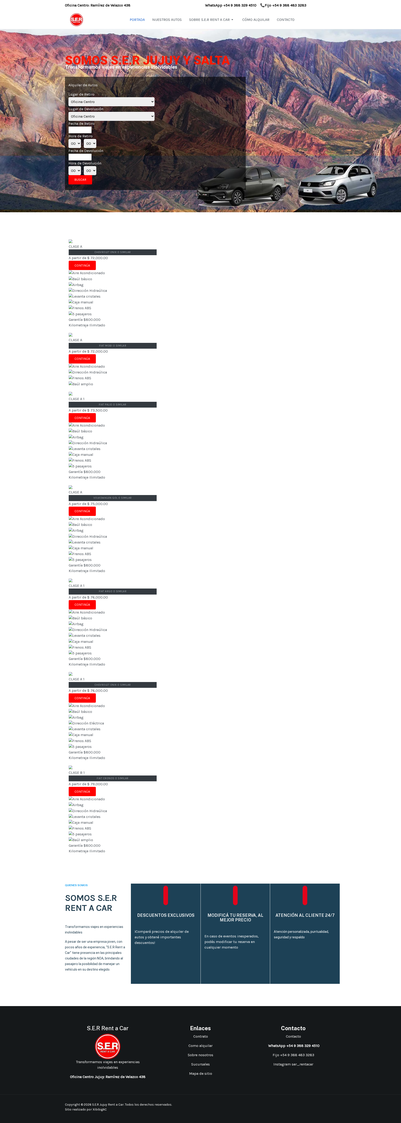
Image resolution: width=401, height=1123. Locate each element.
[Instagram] (321, 1104)
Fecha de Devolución (85, 150)
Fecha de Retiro (81, 123)
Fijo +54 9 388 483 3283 (293, 1055)
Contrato (200, 1036)
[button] (212, 19)
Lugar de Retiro (81, 94)
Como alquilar (200, 1045)
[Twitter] (333, 1104)
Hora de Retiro (80, 136)
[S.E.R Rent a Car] (76, 19)
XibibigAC (100, 1109)
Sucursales (200, 1064)
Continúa (82, 265)
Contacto (293, 1036)
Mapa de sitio (200, 1073)
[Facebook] (315, 1104)
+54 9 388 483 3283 (289, 5)
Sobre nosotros (200, 1055)
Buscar (80, 180)
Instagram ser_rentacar (293, 1064)
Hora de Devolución (84, 163)
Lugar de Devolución (85, 109)
